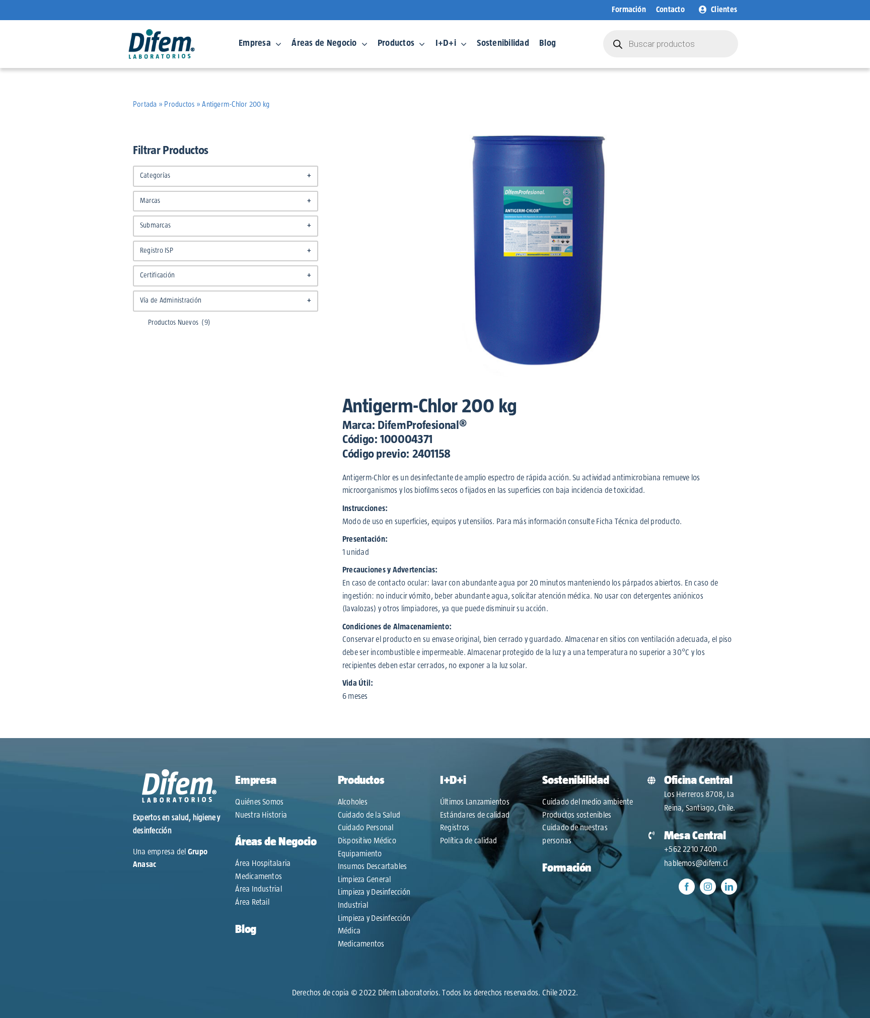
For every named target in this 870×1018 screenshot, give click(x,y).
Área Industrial (258, 889)
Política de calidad (468, 841)
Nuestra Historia (261, 815)
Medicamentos (258, 876)
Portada (145, 104)
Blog (245, 929)
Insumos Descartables (372, 866)
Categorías (225, 175)
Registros (454, 828)
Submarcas (225, 225)
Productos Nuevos (179, 322)
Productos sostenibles (576, 815)
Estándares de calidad (475, 815)
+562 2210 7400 (690, 849)
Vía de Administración (225, 300)
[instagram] (708, 887)
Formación (566, 868)
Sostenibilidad (575, 780)
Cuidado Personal (366, 828)
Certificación (225, 275)
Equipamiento (360, 854)
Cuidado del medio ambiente (587, 802)
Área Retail (252, 902)
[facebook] (687, 887)
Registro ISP (225, 250)
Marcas (225, 200)
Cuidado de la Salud (369, 815)
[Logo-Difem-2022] (161, 32)
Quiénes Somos (259, 802)
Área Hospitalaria (263, 863)
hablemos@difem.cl (696, 863)
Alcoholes (353, 802)
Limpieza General (364, 880)
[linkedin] (729, 887)
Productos (179, 104)
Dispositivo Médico (367, 841)
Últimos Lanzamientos (475, 802)
